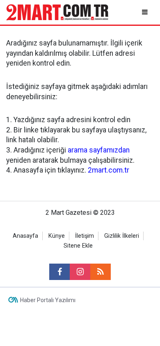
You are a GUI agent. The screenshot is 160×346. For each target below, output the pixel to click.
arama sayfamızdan (99, 150)
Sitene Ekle (78, 245)
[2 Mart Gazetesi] (57, 12)
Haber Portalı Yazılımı (47, 300)
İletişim (84, 235)
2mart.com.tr (108, 170)
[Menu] (145, 12)
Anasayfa (25, 235)
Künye (56, 235)
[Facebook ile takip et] (59, 272)
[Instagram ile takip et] (80, 272)
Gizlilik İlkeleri (121, 235)
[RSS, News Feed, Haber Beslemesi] (100, 272)
